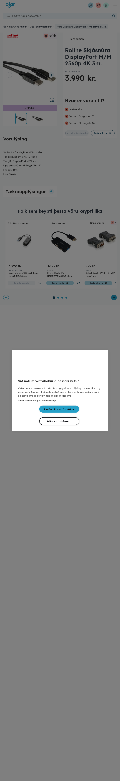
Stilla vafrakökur (58, 421)
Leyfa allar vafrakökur (59, 409)
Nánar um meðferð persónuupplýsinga (37, 400)
